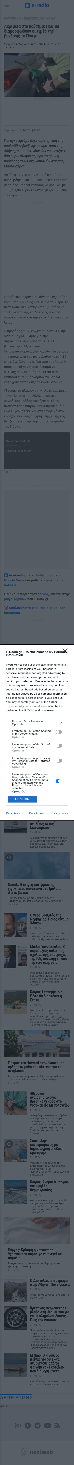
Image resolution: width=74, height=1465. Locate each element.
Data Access (37, 813)
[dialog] (37, 733)
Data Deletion (14, 813)
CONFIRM (22, 799)
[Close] (66, 652)
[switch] (59, 732)
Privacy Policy (59, 813)
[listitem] (37, 723)
